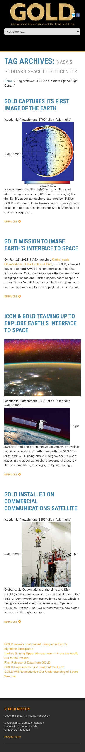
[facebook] (78, 14)
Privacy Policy (12, 736)
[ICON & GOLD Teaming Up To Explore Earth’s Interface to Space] (42, 368)
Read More (10, 221)
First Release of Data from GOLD (27, 662)
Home (8, 81)
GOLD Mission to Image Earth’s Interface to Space (41, 245)
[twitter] (73, 14)
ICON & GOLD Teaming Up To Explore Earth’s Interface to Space (40, 323)
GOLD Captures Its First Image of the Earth (36, 105)
